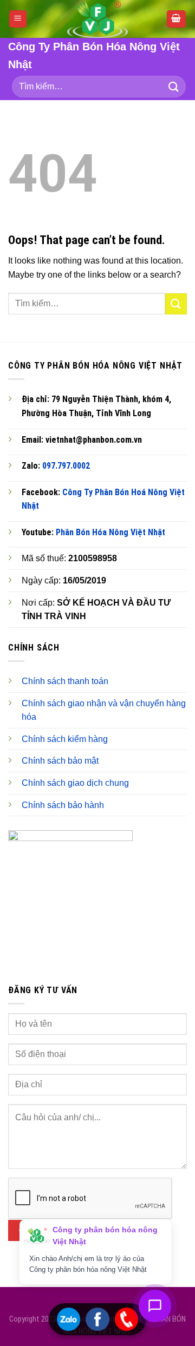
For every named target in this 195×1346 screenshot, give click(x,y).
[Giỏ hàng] (176, 19)
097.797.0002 (66, 466)
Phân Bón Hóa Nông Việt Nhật (110, 532)
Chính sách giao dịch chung (75, 782)
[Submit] (174, 86)
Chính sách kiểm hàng (65, 739)
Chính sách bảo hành (63, 805)
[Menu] (18, 19)
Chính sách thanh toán (65, 681)
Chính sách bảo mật (60, 760)
